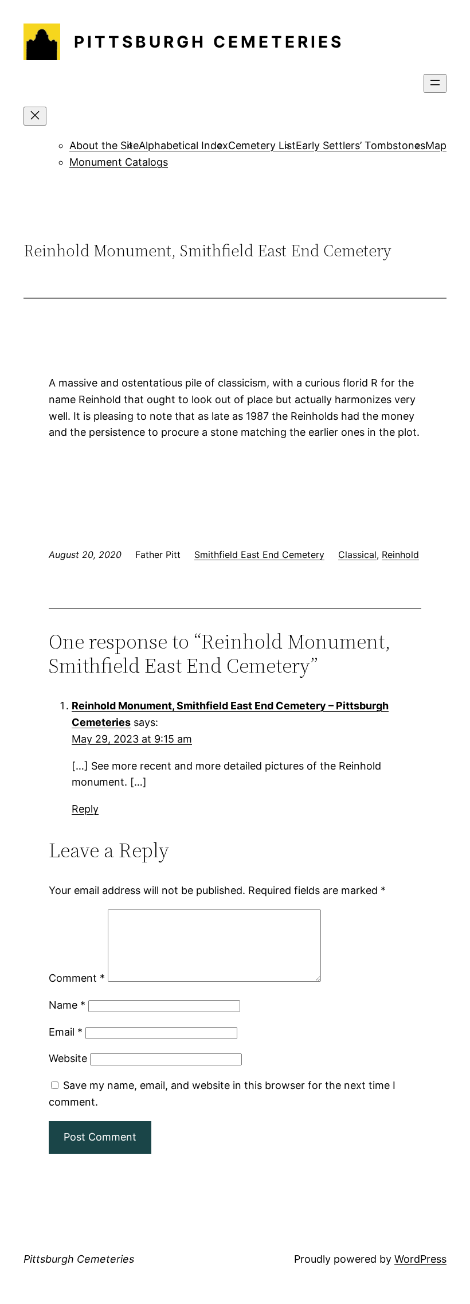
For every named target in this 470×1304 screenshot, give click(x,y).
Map (435, 145)
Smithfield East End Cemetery (259, 554)
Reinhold (400, 554)
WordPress (420, 1259)
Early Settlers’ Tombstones (360, 145)
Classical (357, 554)
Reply (85, 809)
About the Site (104, 145)
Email (66, 1032)
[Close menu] (34, 116)
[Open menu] (435, 83)
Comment (77, 978)
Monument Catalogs (118, 162)
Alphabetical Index (183, 145)
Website (68, 1058)
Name (67, 1005)
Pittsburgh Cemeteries (209, 42)
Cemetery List (262, 145)
